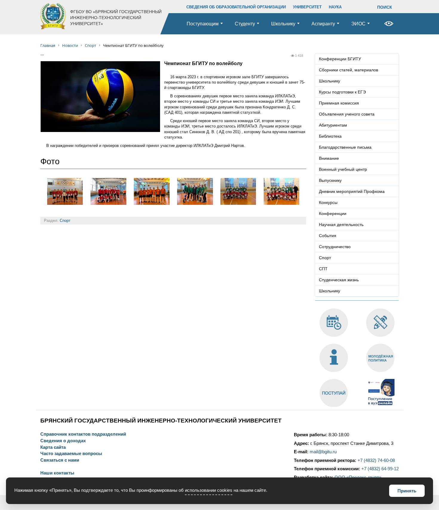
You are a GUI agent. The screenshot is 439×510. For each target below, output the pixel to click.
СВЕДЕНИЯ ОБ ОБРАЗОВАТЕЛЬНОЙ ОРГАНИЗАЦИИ (236, 7)
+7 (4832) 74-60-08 (376, 460)
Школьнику (283, 23)
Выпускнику (330, 180)
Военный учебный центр (343, 169)
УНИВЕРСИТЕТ (307, 7)
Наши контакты (57, 473)
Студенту (245, 23)
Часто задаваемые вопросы (71, 453)
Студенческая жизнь (339, 279)
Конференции (332, 213)
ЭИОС (358, 23)
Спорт (65, 220)
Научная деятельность (341, 224)
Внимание (329, 158)
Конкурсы (328, 202)
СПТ (323, 268)
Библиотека (330, 136)
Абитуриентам (333, 125)
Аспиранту (323, 23)
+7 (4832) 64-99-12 (380, 468)
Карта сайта (53, 447)
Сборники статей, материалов (348, 69)
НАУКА (335, 7)
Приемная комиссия (339, 103)
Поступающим (203, 23)
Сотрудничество (335, 246)
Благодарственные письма (345, 147)
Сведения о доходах (63, 441)
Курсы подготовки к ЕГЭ (342, 92)
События (327, 235)
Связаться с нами (59, 460)
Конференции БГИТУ (340, 58)
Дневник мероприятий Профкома (352, 191)
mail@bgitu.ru (323, 451)
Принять (406, 490)
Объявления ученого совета (346, 114)
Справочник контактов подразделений (83, 434)
